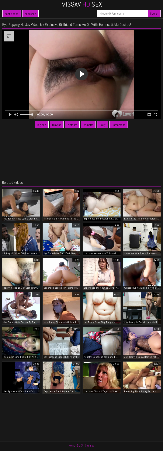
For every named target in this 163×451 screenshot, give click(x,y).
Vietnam (72, 125)
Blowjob (56, 125)
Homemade (118, 125)
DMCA (80, 445)
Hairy (102, 125)
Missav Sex (81, 4)
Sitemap (89, 445)
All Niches (30, 14)
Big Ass (41, 125)
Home (72, 445)
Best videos (11, 14)
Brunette (88, 125)
